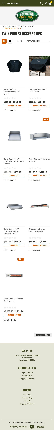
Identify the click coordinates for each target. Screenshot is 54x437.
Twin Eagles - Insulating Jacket (39, 160)
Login (23, 373)
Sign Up (30, 373)
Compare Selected (43, 335)
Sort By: (20, 41)
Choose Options (14, 105)
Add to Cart (14, 175)
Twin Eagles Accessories (13, 28)
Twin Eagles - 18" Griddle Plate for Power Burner (11, 231)
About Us (27, 401)
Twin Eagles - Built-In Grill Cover (38, 90)
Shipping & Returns (27, 379)
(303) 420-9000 (12, 3)
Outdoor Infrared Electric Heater (37, 230)
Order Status (27, 376)
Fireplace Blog (27, 398)
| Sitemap (42, 422)
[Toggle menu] (3, 4)
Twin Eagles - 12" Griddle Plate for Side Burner (14, 161)
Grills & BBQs (13, 26)
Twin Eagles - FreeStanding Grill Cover (12, 91)
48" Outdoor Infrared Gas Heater (13, 300)
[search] (41, 3)
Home (4, 26)
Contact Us (27, 395)
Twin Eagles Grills (27, 26)
